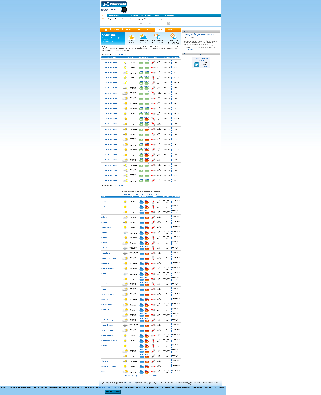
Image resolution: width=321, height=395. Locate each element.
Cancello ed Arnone (109, 258)
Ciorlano (104, 361)
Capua (103, 274)
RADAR (125, 16)
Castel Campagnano (109, 320)
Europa (124, 19)
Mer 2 (149, 30)
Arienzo (104, 217)
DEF (129, 194)
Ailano (103, 201)
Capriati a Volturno (108, 268)
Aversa (104, 222)
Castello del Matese (109, 340)
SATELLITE (134, 16)
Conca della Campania (109, 366)
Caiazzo (104, 243)
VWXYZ (156, 194)
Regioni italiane (113, 19)
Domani (116, 30)
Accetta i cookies (113, 392)
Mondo (132, 19)
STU (150, 194)
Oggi (105, 30)
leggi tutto (191, 49)
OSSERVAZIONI (114, 16)
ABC (125, 194)
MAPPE (156, 16)
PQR (146, 194)
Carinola (104, 284)
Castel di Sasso (107, 325)
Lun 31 (128, 30)
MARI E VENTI (146, 16)
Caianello (105, 237)
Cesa (103, 356)
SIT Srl (134, 382)
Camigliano (105, 253)
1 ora (121, 54)
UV (163, 16)
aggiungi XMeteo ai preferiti (147, 19)
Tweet (206, 66)
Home (104, 16)
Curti (103, 371)
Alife (103, 207)
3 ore (126, 54)
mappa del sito (164, 19)
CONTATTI (170, 16)
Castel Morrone (107, 330)
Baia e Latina (106, 227)
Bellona (104, 232)
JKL (137, 194)
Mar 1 (139, 30)
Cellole (104, 346)
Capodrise (105, 263)
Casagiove (105, 289)
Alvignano (105, 212)
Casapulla (105, 310)
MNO (141, 194)
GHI (133, 194)
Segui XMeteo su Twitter (201, 59)
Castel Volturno (107, 335)
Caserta (104, 315)
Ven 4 (170, 30)
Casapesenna (106, 304)
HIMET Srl (127, 382)
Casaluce (104, 299)
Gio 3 (160, 30)
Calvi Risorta (106, 248)
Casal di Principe (107, 294)
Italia (103, 19)
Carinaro (104, 279)
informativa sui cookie (107, 388)
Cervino (104, 351)
